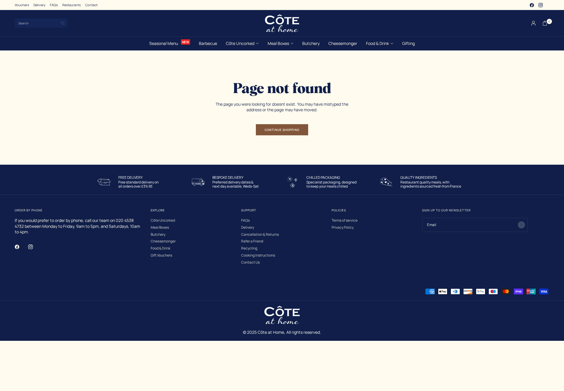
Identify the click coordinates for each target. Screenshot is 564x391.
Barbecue (208, 43)
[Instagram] (540, 5)
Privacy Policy (343, 227)
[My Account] (533, 23)
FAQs (54, 5)
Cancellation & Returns (260, 234)
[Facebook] (531, 5)
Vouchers (22, 5)
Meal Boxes (278, 43)
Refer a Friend (252, 241)
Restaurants (71, 5)
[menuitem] (22, 5)
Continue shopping (282, 130)
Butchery (311, 43)
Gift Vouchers (161, 255)
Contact (91, 5)
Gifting (408, 43)
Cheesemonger (342, 43)
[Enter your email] (521, 224)
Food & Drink (377, 43)
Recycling (249, 248)
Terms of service (344, 220)
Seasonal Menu (163, 43)
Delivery (39, 5)
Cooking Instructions (258, 255)
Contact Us (250, 262)
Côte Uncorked (240, 43)
